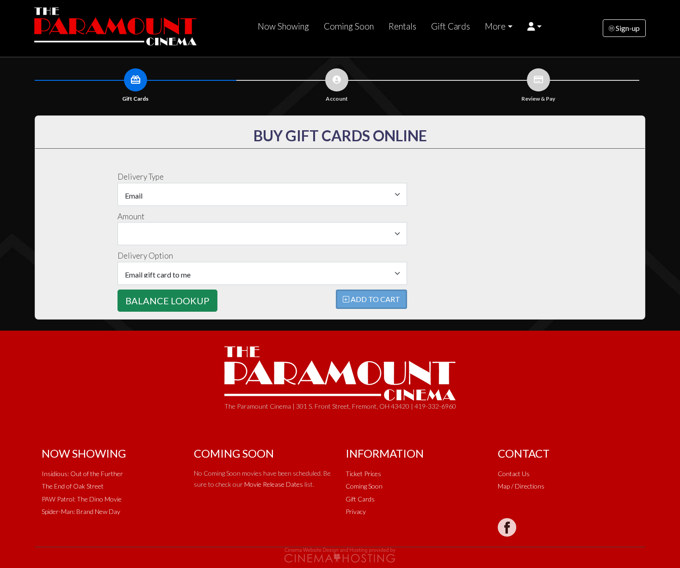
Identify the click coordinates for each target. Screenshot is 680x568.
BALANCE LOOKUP (167, 300)
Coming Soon (349, 26)
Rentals (402, 26)
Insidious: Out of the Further (82, 473)
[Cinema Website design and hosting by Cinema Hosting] (340, 554)
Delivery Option (145, 255)
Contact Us (514, 473)
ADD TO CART (374, 299)
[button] (534, 26)
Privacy (356, 511)
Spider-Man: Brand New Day (81, 511)
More (495, 26)
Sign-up (627, 28)
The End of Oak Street (73, 486)
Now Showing (283, 26)
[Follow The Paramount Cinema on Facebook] (507, 527)
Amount (130, 216)
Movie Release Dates (273, 484)
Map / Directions (521, 486)
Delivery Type (140, 176)
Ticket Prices (363, 473)
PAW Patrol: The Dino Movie (82, 499)
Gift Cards (450, 26)
